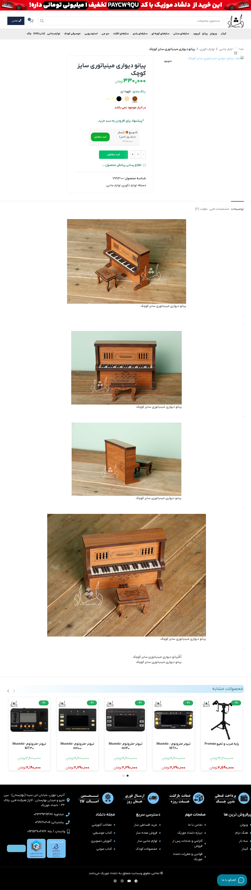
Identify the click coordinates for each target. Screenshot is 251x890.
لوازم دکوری (207, 49)
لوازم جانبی (226, 49)
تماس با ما (195, 825)
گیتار (245, 849)
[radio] (142, 98)
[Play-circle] (115, 881)
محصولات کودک (146, 849)
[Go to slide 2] (124, 776)
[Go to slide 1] (128, 776)
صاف (108, 98)
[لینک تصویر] (56, 848)
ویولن (244, 825)
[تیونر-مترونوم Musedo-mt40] (125, 720)
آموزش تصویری (101, 841)
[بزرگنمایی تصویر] (236, 53)
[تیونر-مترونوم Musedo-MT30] (29, 720)
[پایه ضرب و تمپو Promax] (221, 720)
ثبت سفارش (113, 154)
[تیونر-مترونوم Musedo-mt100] (77, 720)
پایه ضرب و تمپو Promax (222, 744)
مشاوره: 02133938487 (49, 814)
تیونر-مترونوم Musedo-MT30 (29, 746)
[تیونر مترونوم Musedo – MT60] (173, 720)
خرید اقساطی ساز (145, 825)
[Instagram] (122, 881)
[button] (100, 137)
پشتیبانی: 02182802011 (49, 822)
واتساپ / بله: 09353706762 (46, 831)
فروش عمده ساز (146, 833)
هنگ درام (241, 833)
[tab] (237, 207)
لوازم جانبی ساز (147, 841)
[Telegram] (136, 881)
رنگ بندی (139, 91)
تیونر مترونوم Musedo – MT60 (174, 746)
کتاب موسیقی (102, 833)
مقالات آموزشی (102, 825)
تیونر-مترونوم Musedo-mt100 (77, 746)
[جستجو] (42, 20)
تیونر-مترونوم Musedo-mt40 (125, 746)
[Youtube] (129, 881)
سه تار (243, 841)
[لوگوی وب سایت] (235, 21)
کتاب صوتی (104, 849)
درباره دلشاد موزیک (189, 833)
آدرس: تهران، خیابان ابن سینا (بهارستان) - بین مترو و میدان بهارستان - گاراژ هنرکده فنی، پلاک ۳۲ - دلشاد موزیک (34, 800)
